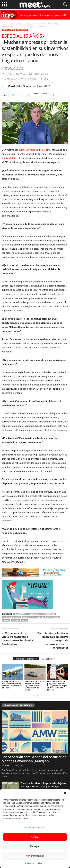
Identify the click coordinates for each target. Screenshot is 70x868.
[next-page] (37, 695)
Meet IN (13, 86)
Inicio (4, 24)
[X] (13, 95)
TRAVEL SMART (15, 24)
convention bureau (11, 617)
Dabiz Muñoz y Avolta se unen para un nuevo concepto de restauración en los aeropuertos (52, 640)
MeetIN (49, 617)
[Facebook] (20, 95)
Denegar (35, 846)
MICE (57, 617)
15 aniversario (20, 614)
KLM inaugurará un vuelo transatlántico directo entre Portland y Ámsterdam (17, 638)
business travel (48, 614)
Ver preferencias (35, 855)
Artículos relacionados (26, 658)
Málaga (40, 617)
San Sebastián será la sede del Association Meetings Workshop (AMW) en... (34, 759)
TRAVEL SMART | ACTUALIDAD (18, 705)
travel (6, 620)
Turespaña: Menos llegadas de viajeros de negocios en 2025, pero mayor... (43, 785)
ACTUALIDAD (29, 24)
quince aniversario (28, 149)
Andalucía (34, 614)
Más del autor (48, 658)
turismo (15, 620)
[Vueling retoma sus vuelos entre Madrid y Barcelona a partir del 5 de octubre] (12, 672)
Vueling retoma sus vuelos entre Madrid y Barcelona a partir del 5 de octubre (12, 684)
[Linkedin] (5, 95)
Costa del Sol (9, 158)
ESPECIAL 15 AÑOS (41, 93)
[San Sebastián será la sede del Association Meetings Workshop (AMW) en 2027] (35, 731)
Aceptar (35, 836)
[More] (53, 95)
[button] (65, 793)
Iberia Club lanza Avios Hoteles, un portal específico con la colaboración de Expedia (34, 685)
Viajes (24, 620)
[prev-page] (33, 695)
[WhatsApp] (28, 95)
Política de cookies (33, 863)
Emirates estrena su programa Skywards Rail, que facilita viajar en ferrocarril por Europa (57, 685)
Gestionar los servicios (34, 827)
